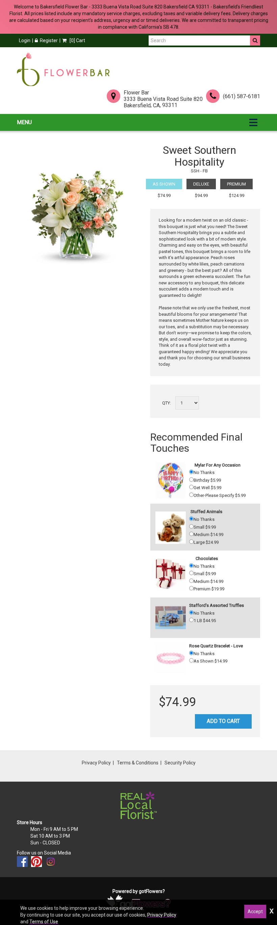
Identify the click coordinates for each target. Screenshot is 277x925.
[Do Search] (255, 40)
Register (49, 40)
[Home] (63, 69)
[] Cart (77, 40)
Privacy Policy (96, 762)
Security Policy (180, 762)
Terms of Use (43, 921)
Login (24, 40)
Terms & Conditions (137, 762)
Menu (24, 122)
